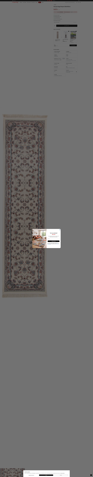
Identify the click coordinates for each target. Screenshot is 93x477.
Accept (46, 475)
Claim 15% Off (54, 241)
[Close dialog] (59, 229)
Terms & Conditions (49, 244)
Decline (61, 475)
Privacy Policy (63, 473)
